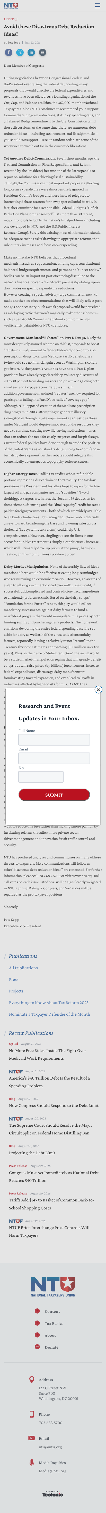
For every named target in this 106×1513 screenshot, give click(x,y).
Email (23, 749)
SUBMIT (54, 794)
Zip (21, 767)
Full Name (27, 730)
